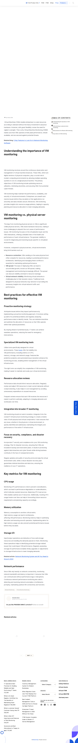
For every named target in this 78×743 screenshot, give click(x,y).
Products (63, 3)
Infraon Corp (35, 739)
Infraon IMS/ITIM (64, 694)
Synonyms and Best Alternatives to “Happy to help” (11, 728)
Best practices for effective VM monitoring (63, 130)
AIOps (52, 3)
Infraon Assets (63, 687)
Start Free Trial (76, 408)
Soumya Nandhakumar (20, 647)
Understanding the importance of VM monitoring (61, 122)
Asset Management (66, 637)
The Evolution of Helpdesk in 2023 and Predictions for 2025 (44, 640)
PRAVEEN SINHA (16, 597)
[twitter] (48, 704)
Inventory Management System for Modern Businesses (29, 686)
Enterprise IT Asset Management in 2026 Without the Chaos (28, 712)
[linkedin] (45, 704)
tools (20, 350)
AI (33, 637)
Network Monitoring (9, 589)
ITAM (42, 3)
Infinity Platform (64, 683)
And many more (63, 697)
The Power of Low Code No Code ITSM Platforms (15, 640)
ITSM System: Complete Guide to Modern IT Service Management (29, 719)
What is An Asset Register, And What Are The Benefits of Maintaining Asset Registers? (11, 700)
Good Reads (9, 637)
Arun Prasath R (45, 647)
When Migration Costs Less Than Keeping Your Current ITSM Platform (29, 694)
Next (28, 655)
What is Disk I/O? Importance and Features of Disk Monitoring (11, 718)
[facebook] (41, 704)
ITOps (57, 3)
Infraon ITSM (63, 690)
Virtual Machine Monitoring (23, 589)
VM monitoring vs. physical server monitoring (60, 127)
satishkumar (71, 647)
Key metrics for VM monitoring (60, 133)
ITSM (47, 3)
